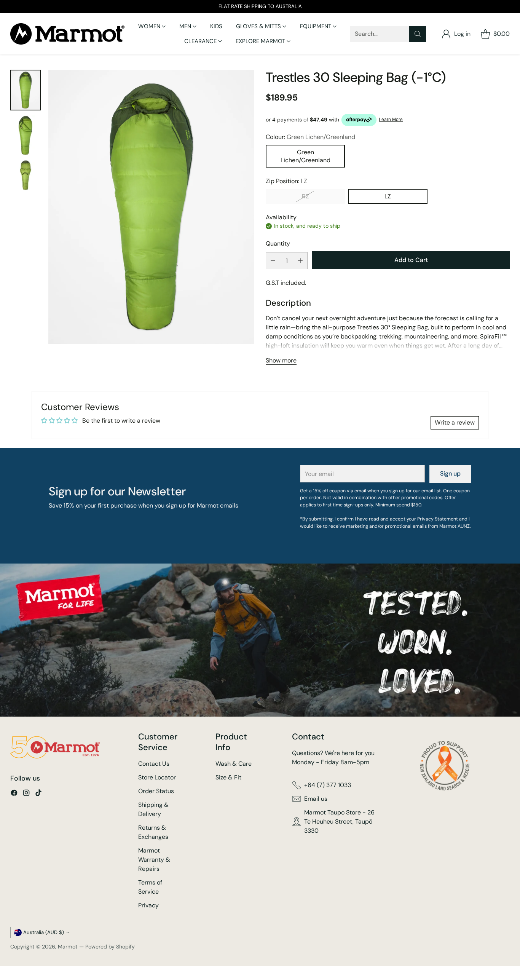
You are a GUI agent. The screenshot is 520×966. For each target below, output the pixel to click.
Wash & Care (233, 764)
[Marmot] (67, 34)
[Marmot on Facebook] (14, 794)
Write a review (455, 422)
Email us (315, 799)
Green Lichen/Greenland (305, 156)
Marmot (68, 946)
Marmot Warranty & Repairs (154, 859)
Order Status (156, 791)
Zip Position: (286, 181)
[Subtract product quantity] (273, 260)
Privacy (148, 905)
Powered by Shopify (110, 946)
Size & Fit (228, 777)
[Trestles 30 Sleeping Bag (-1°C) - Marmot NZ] (151, 207)
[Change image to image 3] (25, 175)
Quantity (278, 243)
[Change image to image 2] (25, 135)
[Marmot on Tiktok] (38, 794)
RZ (305, 196)
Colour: (310, 137)
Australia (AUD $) (43, 932)
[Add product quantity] (300, 260)
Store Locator (157, 777)
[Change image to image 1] (25, 90)
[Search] (417, 34)
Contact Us (153, 764)
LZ (387, 196)
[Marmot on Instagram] (26, 794)
